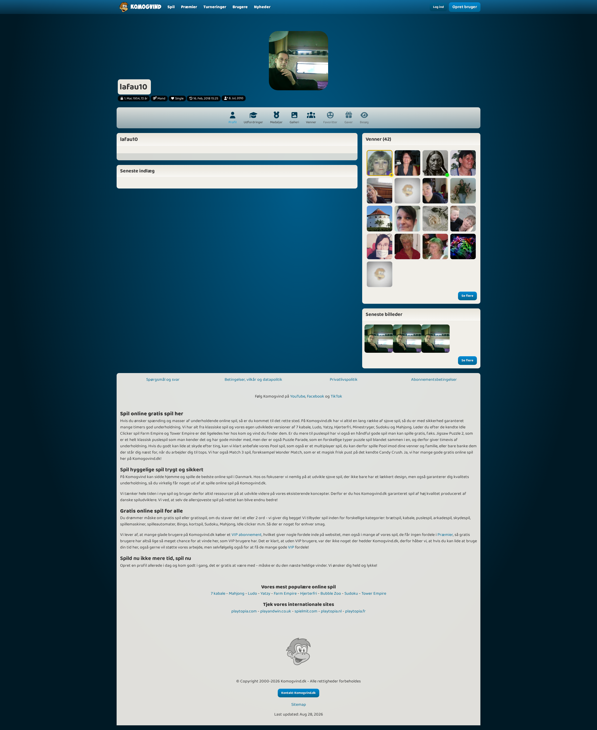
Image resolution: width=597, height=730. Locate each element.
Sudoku (351, 593)
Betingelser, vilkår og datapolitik (253, 379)
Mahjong (236, 593)
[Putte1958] (463, 163)
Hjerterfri (308, 593)
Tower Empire (373, 593)
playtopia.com (244, 611)
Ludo (252, 593)
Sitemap (298, 705)
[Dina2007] (463, 191)
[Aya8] (435, 246)
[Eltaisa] (435, 163)
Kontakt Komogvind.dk (298, 693)
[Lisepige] (379, 218)
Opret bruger (465, 6)
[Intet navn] (435, 339)
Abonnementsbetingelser (434, 379)
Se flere (467, 296)
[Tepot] (379, 274)
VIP (291, 547)
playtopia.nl (331, 611)
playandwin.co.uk (275, 611)
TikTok (336, 396)
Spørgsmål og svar (163, 379)
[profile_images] (378, 339)
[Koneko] (379, 246)
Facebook (315, 396)
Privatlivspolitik (344, 379)
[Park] (435, 191)
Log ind (438, 7)
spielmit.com (306, 611)
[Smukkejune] (379, 163)
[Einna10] (407, 246)
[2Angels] (435, 218)
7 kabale (218, 593)
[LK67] (463, 218)
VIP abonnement (247, 534)
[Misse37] (407, 218)
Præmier (445, 534)
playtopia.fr (355, 611)
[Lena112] (379, 191)
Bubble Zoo (330, 593)
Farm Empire (285, 593)
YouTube (297, 396)
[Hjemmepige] (407, 163)
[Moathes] (463, 246)
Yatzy (265, 593)
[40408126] (407, 191)
